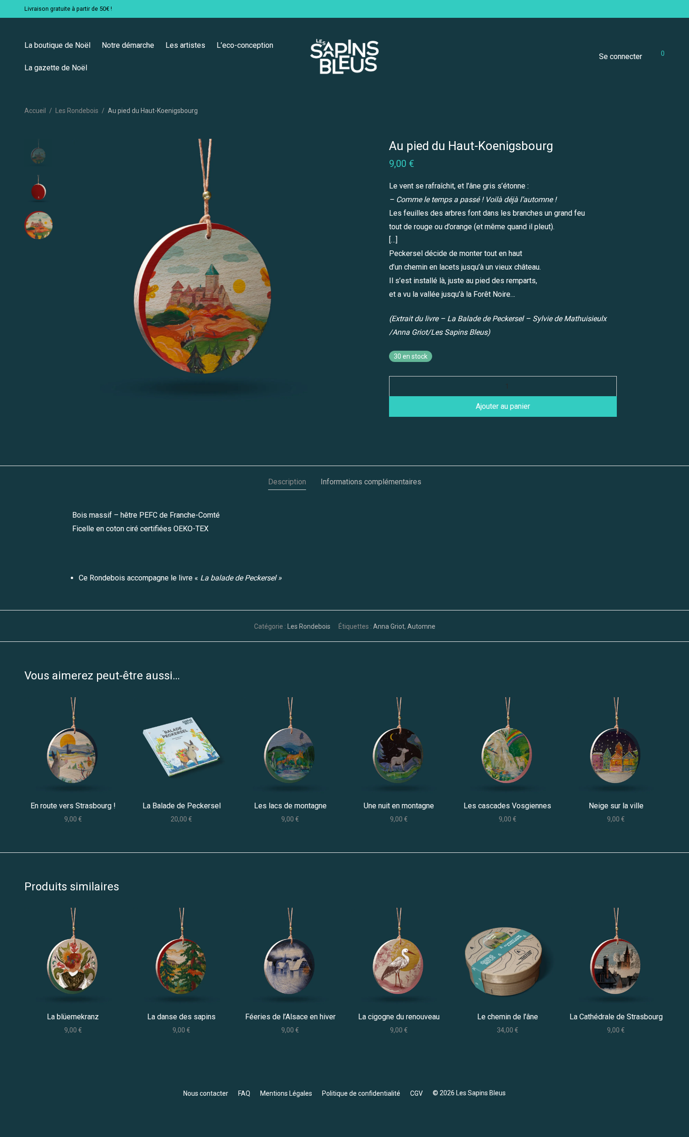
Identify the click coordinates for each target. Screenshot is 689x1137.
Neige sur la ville (616, 805)
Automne (421, 626)
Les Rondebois (76, 110)
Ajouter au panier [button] (72, 818)
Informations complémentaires (371, 481)
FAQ (244, 1093)
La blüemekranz (73, 1016)
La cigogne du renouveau (399, 1016)
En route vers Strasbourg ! (73, 805)
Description (287, 481)
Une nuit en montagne (399, 805)
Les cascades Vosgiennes (507, 805)
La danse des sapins (181, 1016)
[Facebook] (344, 1115)
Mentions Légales (286, 1093)
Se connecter (620, 56)
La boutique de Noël (57, 45)
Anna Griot (388, 626)
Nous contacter (205, 1093)
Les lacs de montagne (290, 805)
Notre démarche (128, 45)
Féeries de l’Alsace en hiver (290, 1016)
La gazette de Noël (55, 67)
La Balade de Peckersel (181, 805)
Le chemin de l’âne (507, 1016)
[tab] (287, 482)
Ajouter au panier (503, 406)
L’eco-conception (245, 45)
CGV (416, 1093)
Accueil (35, 110)
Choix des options (182, 818)
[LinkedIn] (359, 1115)
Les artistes (185, 45)
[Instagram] (329, 1115)
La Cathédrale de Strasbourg (616, 1016)
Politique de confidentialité (361, 1093)
